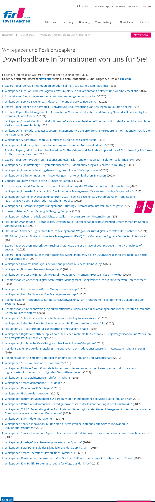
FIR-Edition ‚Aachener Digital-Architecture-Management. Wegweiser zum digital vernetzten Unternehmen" (72, 231)
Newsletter (133, 6)
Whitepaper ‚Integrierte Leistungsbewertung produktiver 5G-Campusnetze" (52, 170)
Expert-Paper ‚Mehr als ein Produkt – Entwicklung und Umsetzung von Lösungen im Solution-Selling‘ (68, 107)
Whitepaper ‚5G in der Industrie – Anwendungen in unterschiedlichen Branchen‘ (55, 175)
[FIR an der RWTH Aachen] (16, 15)
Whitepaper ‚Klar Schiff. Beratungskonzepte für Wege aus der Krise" (48, 463)
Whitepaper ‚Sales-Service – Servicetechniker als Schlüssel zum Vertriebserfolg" (55, 323)
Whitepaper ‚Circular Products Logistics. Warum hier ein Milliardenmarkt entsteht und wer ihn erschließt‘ (71, 91)
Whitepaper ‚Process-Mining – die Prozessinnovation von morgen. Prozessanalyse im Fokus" (63, 274)
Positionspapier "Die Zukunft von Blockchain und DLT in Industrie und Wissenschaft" (59, 358)
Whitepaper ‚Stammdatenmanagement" (30, 418)
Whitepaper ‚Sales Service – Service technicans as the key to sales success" (52, 318)
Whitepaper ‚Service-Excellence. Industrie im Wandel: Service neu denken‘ (52, 101)
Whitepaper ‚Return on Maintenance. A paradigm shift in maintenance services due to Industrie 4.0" (68, 399)
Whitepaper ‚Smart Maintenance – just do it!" (33, 383)
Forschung (67, 22)
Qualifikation (127, 22)
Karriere (144, 22)
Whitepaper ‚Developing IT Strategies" (29, 388)
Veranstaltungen (104, 22)
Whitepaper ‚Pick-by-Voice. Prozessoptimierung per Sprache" (43, 442)
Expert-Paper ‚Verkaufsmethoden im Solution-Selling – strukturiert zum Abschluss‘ (57, 85)
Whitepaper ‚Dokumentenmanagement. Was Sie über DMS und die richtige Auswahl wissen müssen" (69, 458)
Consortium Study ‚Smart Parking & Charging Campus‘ (39, 181)
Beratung (84, 22)
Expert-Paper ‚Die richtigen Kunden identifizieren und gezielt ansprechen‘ (51, 96)
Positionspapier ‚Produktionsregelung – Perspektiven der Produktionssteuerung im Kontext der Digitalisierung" (75, 348)
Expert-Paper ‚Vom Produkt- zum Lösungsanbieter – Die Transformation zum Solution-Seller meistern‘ (69, 159)
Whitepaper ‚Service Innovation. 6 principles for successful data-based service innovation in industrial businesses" (77, 433)
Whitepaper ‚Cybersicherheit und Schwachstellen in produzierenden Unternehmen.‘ (58, 216)
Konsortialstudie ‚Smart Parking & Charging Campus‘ (38, 211)
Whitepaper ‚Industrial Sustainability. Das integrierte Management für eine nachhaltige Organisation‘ (69, 191)
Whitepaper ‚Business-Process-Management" (33, 269)
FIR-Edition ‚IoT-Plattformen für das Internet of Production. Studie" (47, 328)
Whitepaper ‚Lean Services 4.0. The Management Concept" (42, 289)
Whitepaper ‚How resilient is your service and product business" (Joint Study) (53, 264)
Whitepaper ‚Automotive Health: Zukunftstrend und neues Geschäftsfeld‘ (51, 140)
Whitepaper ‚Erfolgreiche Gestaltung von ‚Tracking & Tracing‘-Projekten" (50, 343)
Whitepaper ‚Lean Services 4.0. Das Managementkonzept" (41, 294)
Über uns (50, 22)
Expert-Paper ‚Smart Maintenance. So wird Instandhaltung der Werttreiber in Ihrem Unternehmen (67, 186)
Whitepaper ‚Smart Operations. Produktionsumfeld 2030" (41, 453)
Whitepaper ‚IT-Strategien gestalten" (28, 393)
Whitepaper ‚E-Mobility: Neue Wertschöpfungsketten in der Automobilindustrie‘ (55, 145)
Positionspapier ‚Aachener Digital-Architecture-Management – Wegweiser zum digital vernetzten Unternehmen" (75, 280)
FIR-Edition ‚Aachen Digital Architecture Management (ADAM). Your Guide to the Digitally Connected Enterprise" (75, 236)
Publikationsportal (104, 6)
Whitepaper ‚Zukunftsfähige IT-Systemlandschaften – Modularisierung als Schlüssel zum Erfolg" (65, 165)
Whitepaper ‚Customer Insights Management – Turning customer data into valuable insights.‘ (64, 206)
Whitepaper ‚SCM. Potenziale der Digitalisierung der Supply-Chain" (47, 447)
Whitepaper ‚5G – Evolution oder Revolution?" (34, 363)
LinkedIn (120, 6)
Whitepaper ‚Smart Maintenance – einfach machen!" (38, 377)
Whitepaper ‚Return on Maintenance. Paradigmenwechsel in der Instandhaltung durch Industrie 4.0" (68, 404)
